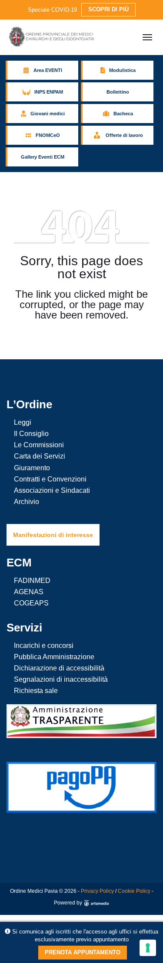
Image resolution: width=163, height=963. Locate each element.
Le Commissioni (39, 445)
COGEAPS (31, 603)
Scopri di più (108, 9)
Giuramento (32, 468)
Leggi (22, 422)
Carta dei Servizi (39, 456)
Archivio (26, 501)
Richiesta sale (36, 690)
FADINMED (32, 580)
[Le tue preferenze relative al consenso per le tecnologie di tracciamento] (148, 948)
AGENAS (28, 591)
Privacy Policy (97, 891)
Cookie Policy (134, 891)
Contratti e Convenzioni (50, 479)
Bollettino (117, 91)
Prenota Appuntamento (82, 952)
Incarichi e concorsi (43, 645)
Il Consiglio (31, 433)
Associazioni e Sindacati (52, 490)
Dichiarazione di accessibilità (59, 668)
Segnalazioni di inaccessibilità (61, 679)
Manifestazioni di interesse (53, 534)
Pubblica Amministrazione (54, 656)
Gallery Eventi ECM (42, 156)
